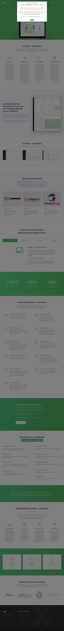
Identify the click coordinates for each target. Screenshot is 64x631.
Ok (32, 20)
